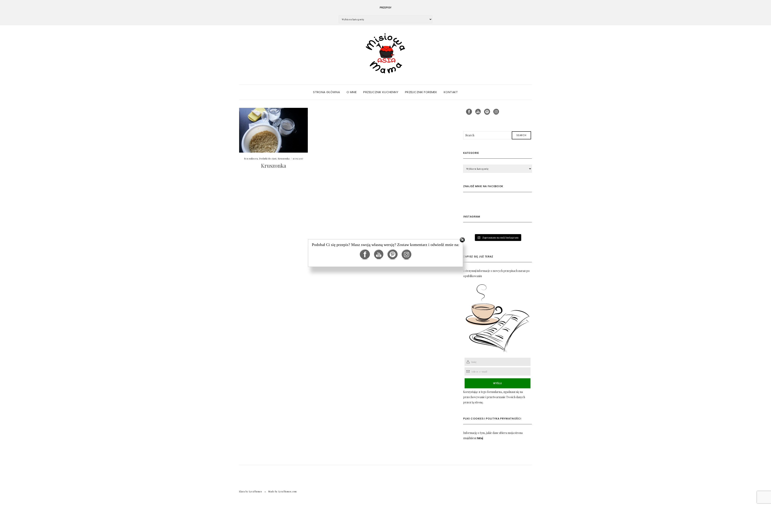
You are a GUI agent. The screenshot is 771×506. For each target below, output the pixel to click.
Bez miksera (251, 158)
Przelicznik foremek (421, 92)
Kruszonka (284, 158)
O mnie (352, 92)
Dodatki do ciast (267, 158)
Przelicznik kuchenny (380, 92)
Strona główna (326, 92)
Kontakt (451, 92)
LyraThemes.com (287, 491)
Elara (242, 491)
